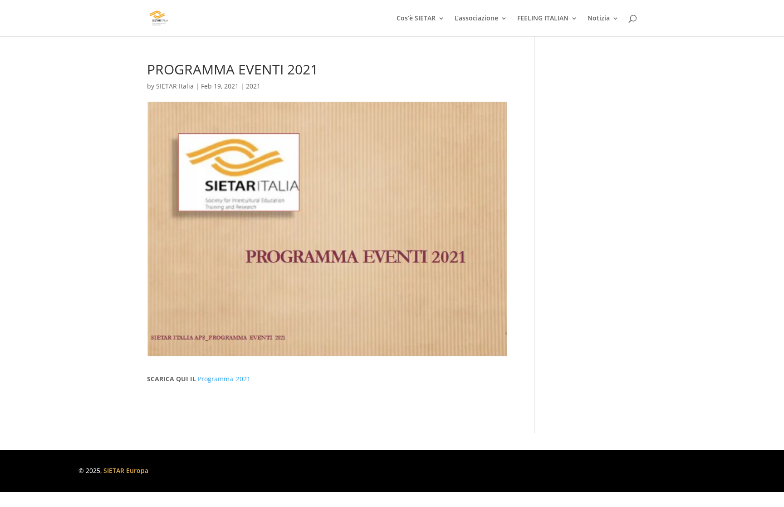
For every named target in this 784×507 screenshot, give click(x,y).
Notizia (599, 18)
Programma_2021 (224, 378)
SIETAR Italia (175, 86)
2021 (253, 86)
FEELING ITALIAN (542, 18)
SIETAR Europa (125, 470)
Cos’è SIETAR (416, 18)
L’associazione (476, 18)
